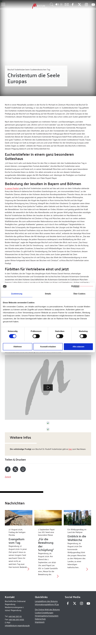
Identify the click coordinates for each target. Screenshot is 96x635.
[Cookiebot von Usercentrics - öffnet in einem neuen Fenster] (82, 286)
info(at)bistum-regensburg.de (17, 625)
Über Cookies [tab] (79, 294)
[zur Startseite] (26, 6)
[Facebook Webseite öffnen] (72, 4)
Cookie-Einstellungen (44, 612)
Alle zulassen (78, 347)
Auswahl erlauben (48, 347)
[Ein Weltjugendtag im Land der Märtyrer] (77, 517)
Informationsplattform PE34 (47, 604)
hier (70, 448)
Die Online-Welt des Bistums (47, 609)
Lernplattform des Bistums (46, 601)
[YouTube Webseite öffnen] (93, 4)
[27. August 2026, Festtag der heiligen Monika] (18, 517)
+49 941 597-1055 (16, 619)
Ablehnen (17, 347)
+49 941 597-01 (15, 616)
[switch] (36, 336)
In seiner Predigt (12, 188)
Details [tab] (48, 294)
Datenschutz (40, 618)
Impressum (39, 621)
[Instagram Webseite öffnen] (86, 4)
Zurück (8, 476)
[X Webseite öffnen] (79, 4)
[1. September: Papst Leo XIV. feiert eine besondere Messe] (48, 517)
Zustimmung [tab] (16, 294)
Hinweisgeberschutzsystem (46, 615)
